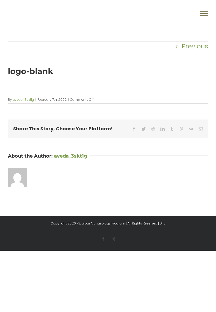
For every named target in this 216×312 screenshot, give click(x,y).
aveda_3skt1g (23, 99)
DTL (162, 223)
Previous (195, 46)
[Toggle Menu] (204, 13)
